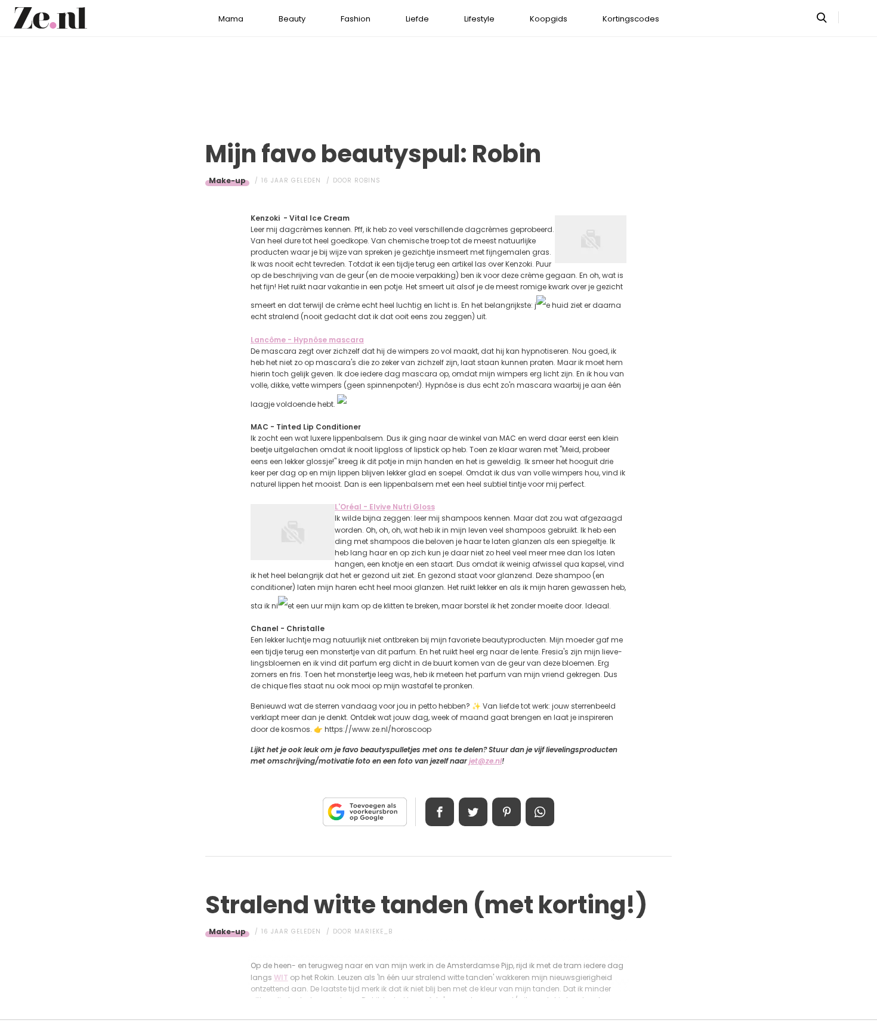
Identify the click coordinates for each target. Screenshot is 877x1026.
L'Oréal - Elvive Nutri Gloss (385, 507)
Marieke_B (373, 931)
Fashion (355, 18)
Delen (439, 812)
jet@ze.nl (485, 761)
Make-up (227, 180)
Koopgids (548, 18)
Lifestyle (479, 18)
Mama (230, 18)
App (540, 812)
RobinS (367, 180)
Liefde (417, 18)
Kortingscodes (631, 18)
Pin (506, 812)
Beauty (292, 18)
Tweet (473, 812)
